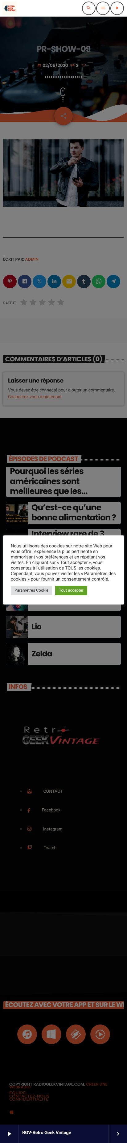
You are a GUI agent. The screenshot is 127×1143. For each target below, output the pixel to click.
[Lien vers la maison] (9, 8)
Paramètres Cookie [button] (31, 590)
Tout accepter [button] (71, 590)
